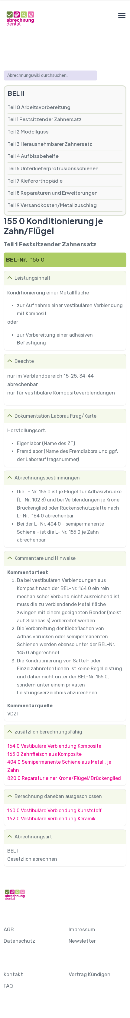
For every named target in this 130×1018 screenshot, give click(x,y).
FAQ (8, 986)
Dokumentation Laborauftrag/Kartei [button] (56, 416)
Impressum (82, 929)
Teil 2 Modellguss (28, 131)
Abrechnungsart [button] (33, 837)
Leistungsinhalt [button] (32, 278)
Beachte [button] (24, 361)
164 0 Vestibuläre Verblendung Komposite (54, 746)
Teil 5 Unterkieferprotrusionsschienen (53, 168)
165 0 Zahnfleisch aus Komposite (44, 754)
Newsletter (82, 941)
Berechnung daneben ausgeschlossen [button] (58, 796)
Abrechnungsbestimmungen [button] (47, 478)
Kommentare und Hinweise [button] (45, 558)
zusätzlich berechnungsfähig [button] (48, 732)
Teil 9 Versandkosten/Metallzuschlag (52, 205)
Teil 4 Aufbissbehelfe (33, 156)
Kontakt (13, 974)
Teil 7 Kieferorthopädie (35, 181)
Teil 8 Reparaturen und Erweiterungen (53, 193)
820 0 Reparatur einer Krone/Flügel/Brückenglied (64, 778)
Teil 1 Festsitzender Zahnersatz (45, 119)
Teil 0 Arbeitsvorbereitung (39, 107)
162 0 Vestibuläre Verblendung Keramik (51, 819)
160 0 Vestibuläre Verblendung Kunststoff (54, 810)
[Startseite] (20, 18)
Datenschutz (19, 941)
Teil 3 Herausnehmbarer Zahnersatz (50, 144)
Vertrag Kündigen (89, 974)
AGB (9, 929)
